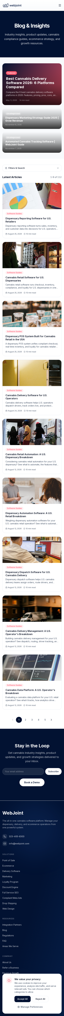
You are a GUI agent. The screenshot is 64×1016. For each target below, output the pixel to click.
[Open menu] (60, 5)
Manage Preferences (32, 1007)
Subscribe (53, 771)
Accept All (22, 999)
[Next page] (51, 719)
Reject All (40, 999)
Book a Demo (32, 782)
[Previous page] (12, 719)
